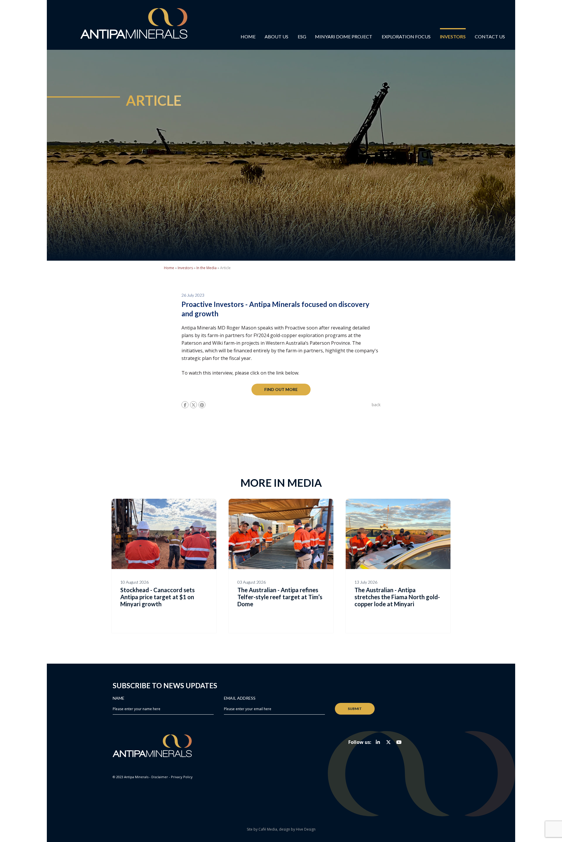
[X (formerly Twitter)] (388, 742)
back (376, 404)
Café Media (267, 829)
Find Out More (281, 389)
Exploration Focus (406, 36)
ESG (302, 36)
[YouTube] (399, 742)
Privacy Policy (182, 777)
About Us (276, 36)
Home (248, 36)
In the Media (206, 267)
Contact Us (490, 36)
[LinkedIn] (378, 742)
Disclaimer (159, 777)
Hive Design (306, 829)
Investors (453, 36)
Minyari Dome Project (343, 36)
